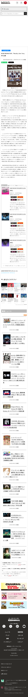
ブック (8, 635)
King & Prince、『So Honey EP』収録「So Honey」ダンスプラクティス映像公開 (13, 409)
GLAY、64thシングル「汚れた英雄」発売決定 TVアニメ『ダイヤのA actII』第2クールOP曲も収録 (14, 341)
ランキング (20, 638)
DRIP (12, 92)
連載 (7, 638)
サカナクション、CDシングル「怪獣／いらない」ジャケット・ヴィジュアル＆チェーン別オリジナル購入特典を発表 (14, 378)
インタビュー (7, 642)
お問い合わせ (4, 673)
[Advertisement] (14, 32)
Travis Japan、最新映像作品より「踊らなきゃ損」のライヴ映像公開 (14, 395)
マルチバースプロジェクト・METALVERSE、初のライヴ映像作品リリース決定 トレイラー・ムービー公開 (14, 536)
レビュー (20, 642)
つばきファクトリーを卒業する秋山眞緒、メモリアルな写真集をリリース (18, 552)
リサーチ (20, 635)
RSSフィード (4, 670)
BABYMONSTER (8, 59)
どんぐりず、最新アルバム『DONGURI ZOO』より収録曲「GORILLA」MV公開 (14, 489)
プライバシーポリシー (6, 667)
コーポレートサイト (14, 655)
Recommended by (20, 304)
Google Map (14, 653)
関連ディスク (4, 185)
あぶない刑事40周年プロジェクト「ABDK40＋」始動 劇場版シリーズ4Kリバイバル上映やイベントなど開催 (18, 359)
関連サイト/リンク (19, 185)
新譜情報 (20, 632)
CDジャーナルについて (6, 664)
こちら (19, 564)
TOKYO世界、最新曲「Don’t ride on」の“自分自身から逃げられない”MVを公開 (14, 503)
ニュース (7, 632)
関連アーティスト (11, 185)
